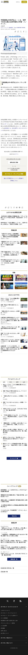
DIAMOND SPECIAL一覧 (7, 568)
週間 (17, 382)
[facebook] (14, 601)
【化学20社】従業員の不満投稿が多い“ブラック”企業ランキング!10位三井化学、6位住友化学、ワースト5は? (14, 217)
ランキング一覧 (14, 458)
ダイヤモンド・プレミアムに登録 (14, 174)
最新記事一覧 (14, 559)
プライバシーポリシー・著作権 (8, 623)
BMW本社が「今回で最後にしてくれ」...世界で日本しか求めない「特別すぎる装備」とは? (14, 223)
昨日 (11, 382)
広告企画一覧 (4, 571)
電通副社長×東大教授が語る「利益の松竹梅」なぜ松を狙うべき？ (14, 495)
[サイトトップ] (6, 2)
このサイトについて (5, 610)
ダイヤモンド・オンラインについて (9, 606)
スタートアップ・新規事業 (7, 27)
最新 (4, 382)
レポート (5, 124)
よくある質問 (4, 625)
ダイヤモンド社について (7, 643)
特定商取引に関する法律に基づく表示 (9, 620)
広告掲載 (3, 628)
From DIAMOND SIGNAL (19, 27)
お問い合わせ (4, 630)
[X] (7, 601)
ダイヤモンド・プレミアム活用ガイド (9, 615)
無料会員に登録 (14, 162)
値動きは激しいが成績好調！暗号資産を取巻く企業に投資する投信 (14, 500)
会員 (24, 382)
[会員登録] (24, 2)
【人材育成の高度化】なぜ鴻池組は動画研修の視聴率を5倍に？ (14, 505)
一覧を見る (14, 516)
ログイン (18, 1)
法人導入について (5, 633)
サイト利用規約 (4, 618)
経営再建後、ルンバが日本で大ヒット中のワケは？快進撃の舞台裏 (14, 490)
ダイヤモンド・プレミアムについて (9, 613)
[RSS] (20, 601)
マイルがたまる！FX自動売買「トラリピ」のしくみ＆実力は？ (14, 510)
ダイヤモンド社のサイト (7, 638)
